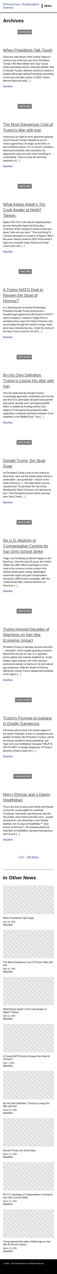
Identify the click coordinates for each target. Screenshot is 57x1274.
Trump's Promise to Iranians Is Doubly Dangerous (27, 721)
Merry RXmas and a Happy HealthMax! (26, 797)
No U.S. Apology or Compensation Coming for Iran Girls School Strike (25, 546)
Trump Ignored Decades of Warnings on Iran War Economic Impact (26, 635)
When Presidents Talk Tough (27, 50)
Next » (35, 857)
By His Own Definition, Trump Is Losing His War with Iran (28, 380)
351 (29, 857)
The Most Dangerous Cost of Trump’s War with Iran (28, 127)
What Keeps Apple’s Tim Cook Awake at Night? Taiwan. (24, 210)
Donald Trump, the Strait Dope (24, 463)
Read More (8, 86)
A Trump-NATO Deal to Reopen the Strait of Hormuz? (23, 295)
